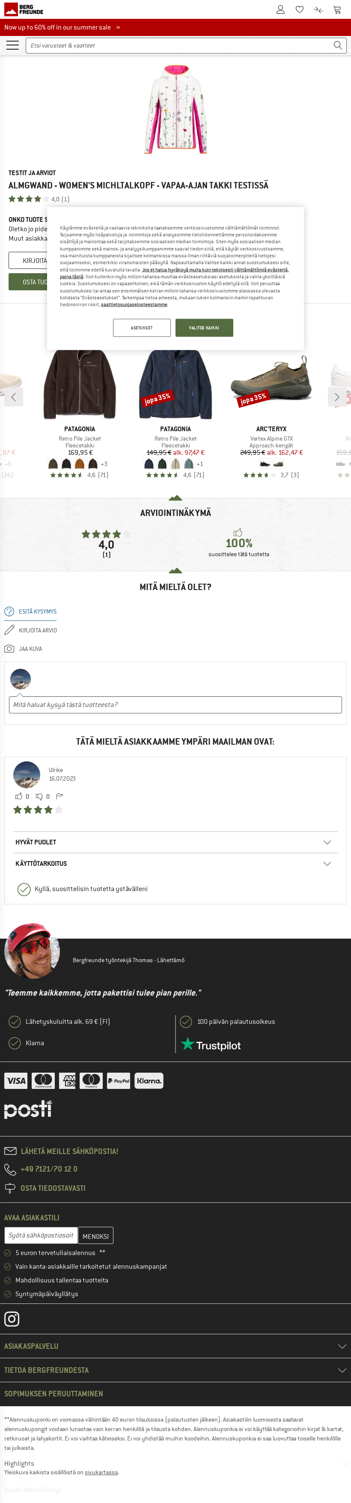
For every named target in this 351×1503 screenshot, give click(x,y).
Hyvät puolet (35, 842)
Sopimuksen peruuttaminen (53, 1394)
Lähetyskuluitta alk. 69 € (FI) (68, 1021)
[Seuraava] (337, 397)
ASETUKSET (141, 327)
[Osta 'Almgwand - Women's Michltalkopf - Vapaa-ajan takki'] (175, 109)
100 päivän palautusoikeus (236, 1021)
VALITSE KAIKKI (204, 327)
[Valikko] (12, 44)
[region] (175, 278)
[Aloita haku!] (338, 46)
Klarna (35, 1043)
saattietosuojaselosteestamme (134, 304)
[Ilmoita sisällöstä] (59, 797)
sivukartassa (101, 1472)
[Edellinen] (13, 397)
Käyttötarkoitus (41, 863)
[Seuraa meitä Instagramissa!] (18, 1321)
